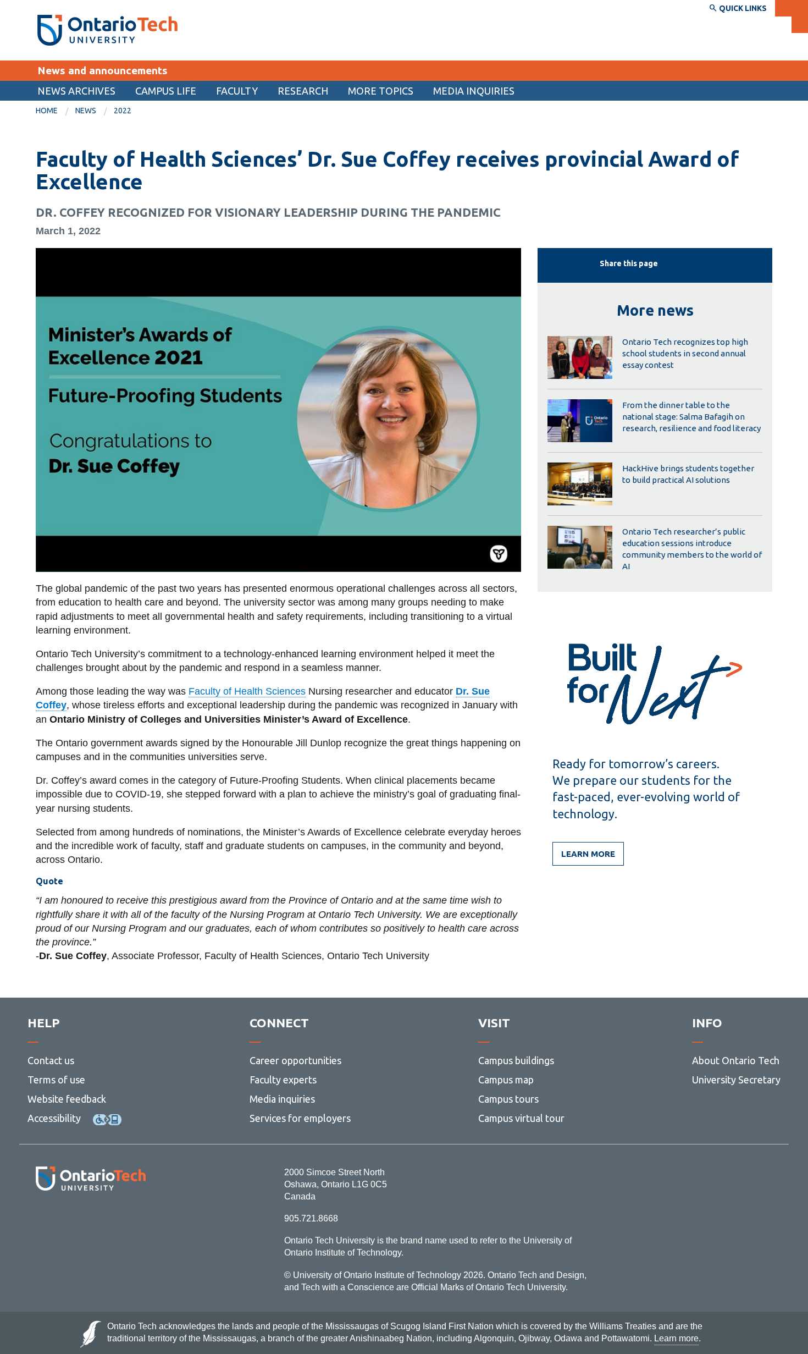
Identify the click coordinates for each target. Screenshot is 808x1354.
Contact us (50, 1060)
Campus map (506, 1079)
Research (303, 90)
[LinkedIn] (115, 1220)
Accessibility (54, 1118)
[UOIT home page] (107, 30)
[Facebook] (41, 1220)
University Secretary (736, 1079)
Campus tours (508, 1098)
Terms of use (56, 1079)
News (85, 110)
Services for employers (300, 1118)
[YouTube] (140, 1220)
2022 (122, 110)
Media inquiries (473, 90)
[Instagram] (90, 1220)
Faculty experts (283, 1079)
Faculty (237, 90)
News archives (76, 90)
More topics (380, 90)
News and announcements (102, 70)
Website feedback (66, 1098)
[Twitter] (66, 1220)
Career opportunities (295, 1060)
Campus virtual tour (521, 1118)
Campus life (165, 90)
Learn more (588, 853)
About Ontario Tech (735, 1060)
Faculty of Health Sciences (247, 691)
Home (47, 110)
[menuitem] (76, 91)
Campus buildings (516, 1060)
